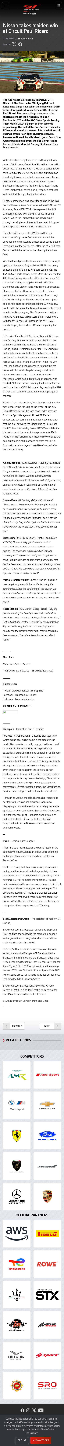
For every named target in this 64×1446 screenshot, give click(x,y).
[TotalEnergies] (17, 1264)
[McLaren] (47, 1166)
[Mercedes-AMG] (17, 1196)
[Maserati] (17, 1294)
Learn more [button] (31, 1432)
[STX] (47, 1294)
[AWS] (17, 1233)
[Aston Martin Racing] (17, 1075)
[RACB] (17, 1385)
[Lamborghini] (17, 1166)
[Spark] (47, 1355)
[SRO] (47, 1385)
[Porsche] (47, 1196)
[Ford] (47, 1135)
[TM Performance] (17, 1325)
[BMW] (17, 1105)
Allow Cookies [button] (40, 1440)
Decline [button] (22, 1440)
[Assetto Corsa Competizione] (47, 1325)
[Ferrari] (17, 1135)
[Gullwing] (17, 1355)
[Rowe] (47, 1264)
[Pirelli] (47, 1233)
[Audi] (47, 1075)
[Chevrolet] (47, 1105)
